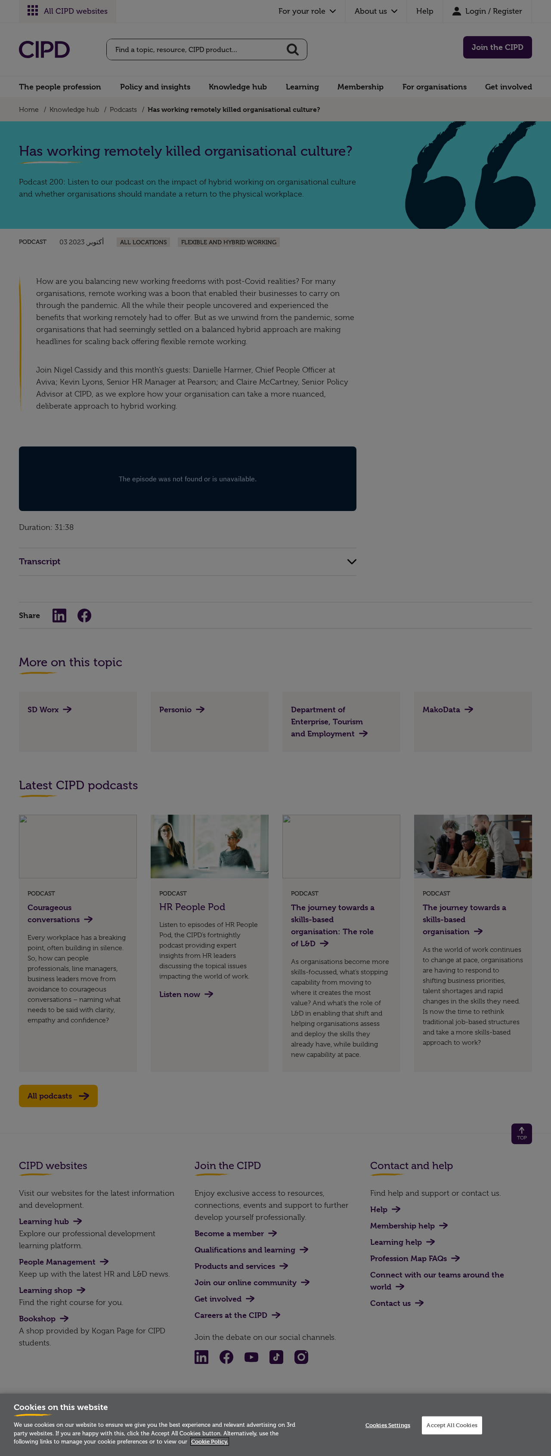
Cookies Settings (387, 1425)
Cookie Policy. (209, 1441)
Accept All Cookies (452, 1425)
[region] (275, 1425)
